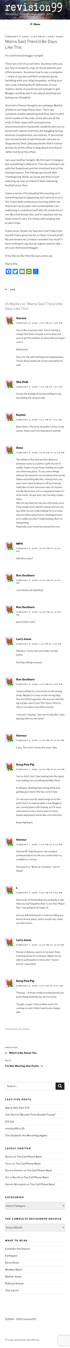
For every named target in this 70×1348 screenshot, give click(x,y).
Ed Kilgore (11, 1255)
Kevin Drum (12, 1262)
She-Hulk (22, 382)
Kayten (21, 414)
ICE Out (9, 1121)
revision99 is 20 (14, 1128)
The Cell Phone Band (29, 1156)
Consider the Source (17, 1248)
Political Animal (14, 1283)
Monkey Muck (13, 1269)
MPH (19, 543)
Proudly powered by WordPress (22, 1339)
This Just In (12, 1290)
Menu (37, 24)
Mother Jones (13, 1276)
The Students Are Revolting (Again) (26, 1135)
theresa (21, 318)
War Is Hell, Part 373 (17, 1107)
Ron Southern (25, 575)
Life (12, 289)
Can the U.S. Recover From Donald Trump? (30, 1114)
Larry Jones (55, 36)
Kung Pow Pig (25, 764)
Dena (19, 447)
